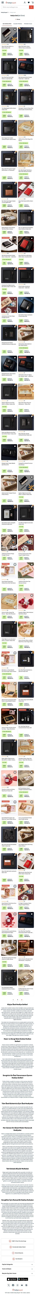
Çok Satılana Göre (7, 23)
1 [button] (17, 1000)
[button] (13, 1000)
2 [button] (21, 1000)
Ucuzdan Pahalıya (17, 23)
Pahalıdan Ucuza (28, 23)
